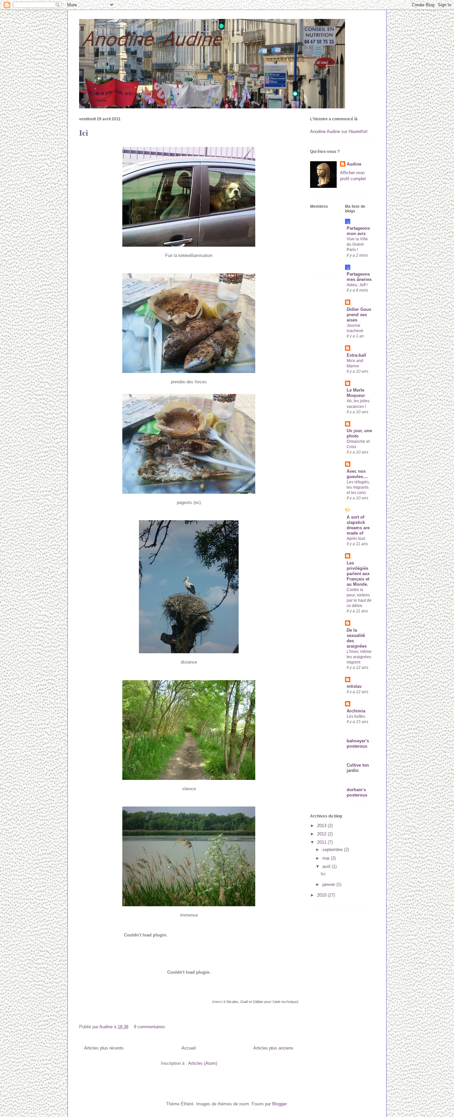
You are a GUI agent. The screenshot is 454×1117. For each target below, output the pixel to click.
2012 (322, 833)
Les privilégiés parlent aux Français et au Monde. (358, 573)
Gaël (244, 1002)
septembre (333, 849)
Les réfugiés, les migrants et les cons (358, 487)
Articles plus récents (104, 1048)
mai (326, 858)
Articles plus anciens (273, 1048)
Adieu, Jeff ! (357, 285)
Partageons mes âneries (359, 277)
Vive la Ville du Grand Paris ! (357, 244)
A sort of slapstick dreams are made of (358, 525)
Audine (354, 164)
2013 (322, 825)
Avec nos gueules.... (357, 474)
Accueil (188, 1048)
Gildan (258, 1002)
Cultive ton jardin (358, 768)
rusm (244, 1103)
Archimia (356, 710)
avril (327, 866)
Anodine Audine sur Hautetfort (339, 131)
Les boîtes (356, 716)
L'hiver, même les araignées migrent (359, 657)
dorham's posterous (357, 792)
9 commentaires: (151, 1026)
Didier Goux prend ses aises (359, 314)
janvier (329, 884)
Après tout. (356, 538)
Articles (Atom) (202, 1063)
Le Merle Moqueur (356, 393)
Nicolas (232, 1002)
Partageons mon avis (358, 231)
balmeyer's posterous (358, 743)
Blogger (279, 1103)
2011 (322, 842)
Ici (83, 133)
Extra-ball (356, 355)
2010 (322, 895)
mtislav (354, 686)
